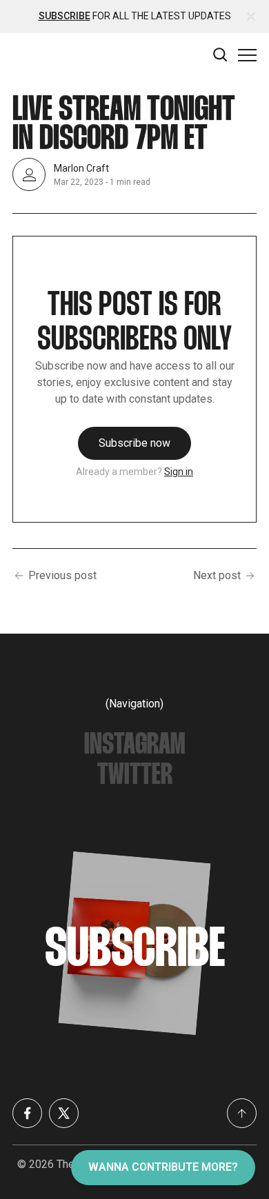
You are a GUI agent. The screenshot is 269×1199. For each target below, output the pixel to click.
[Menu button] (247, 55)
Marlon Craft (81, 168)
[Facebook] (27, 1113)
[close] (251, 16)
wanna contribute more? (163, 1166)
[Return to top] (242, 1113)
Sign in (178, 471)
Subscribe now (134, 443)
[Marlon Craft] (29, 174)
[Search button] (221, 55)
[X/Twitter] (64, 1113)
